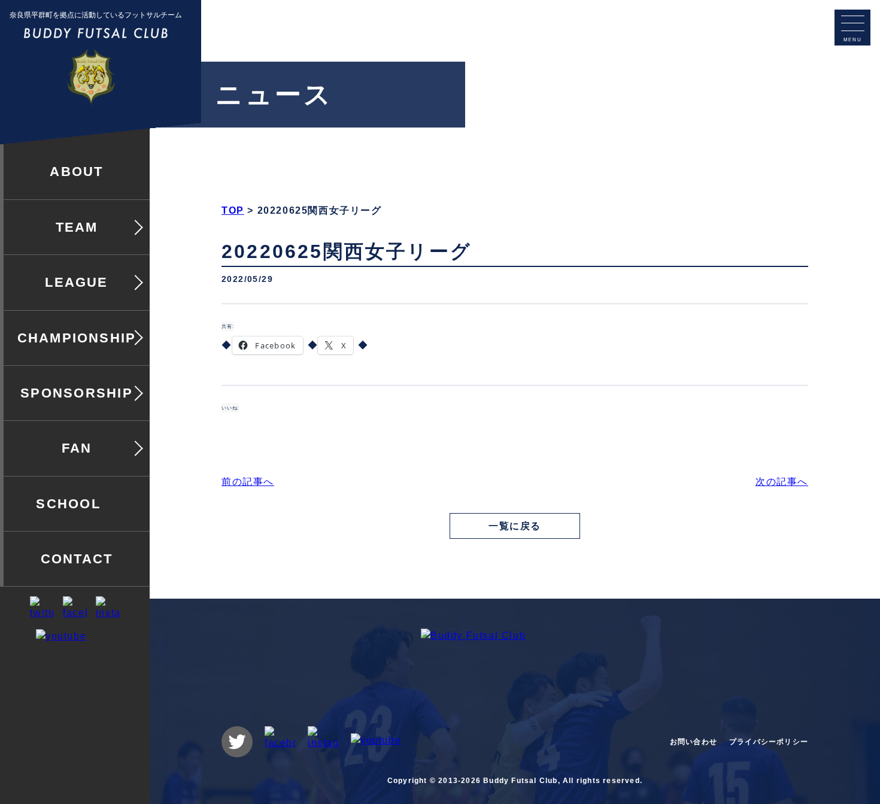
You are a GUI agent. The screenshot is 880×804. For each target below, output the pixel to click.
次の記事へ (781, 482)
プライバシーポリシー (768, 742)
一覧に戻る (514, 526)
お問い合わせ (693, 742)
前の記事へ (247, 482)
